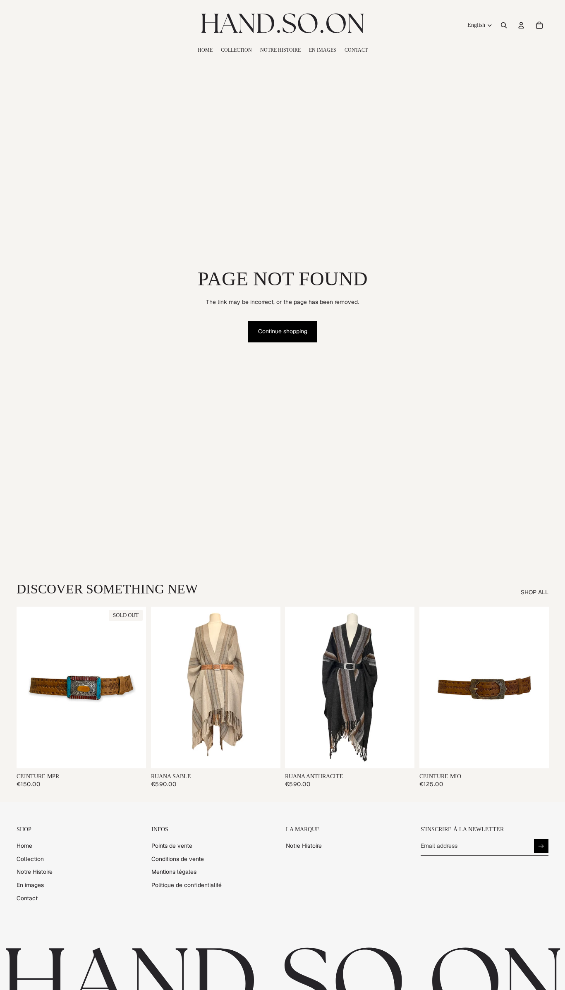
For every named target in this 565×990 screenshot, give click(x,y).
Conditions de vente (177, 859)
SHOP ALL (534, 592)
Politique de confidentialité (186, 885)
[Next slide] (133, 687)
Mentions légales (173, 871)
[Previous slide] (29, 687)
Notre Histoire (35, 871)
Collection (30, 859)
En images (30, 885)
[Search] (504, 25)
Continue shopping (282, 331)
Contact (27, 898)
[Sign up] (541, 846)
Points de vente (171, 845)
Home (24, 845)
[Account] (521, 25)
